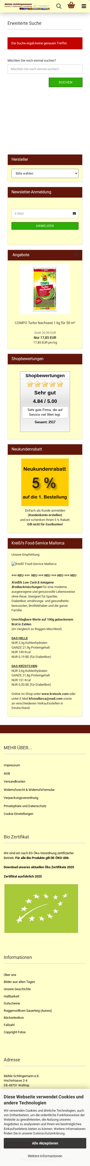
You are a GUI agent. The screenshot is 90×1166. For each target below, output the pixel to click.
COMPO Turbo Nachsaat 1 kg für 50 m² (45, 323)
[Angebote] (76, 255)
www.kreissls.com (55, 694)
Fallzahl (9, 1025)
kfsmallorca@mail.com (45, 698)
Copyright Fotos (15, 1032)
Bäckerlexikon (14, 1017)
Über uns (10, 975)
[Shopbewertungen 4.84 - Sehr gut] (45, 384)
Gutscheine (12, 1003)
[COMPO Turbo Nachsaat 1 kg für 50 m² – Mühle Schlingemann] (45, 289)
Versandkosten (14, 781)
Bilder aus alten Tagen (19, 982)
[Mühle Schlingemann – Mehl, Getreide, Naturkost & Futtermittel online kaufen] (25, 6)
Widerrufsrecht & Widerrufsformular (29, 790)
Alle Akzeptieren (45, 1143)
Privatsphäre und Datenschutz (25, 806)
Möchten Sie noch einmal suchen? (32, 60)
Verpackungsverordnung (21, 798)
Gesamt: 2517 (45, 422)
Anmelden (45, 226)
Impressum (12, 765)
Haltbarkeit (11, 996)
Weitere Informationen (45, 1156)
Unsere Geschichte (17, 989)
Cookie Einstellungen (18, 814)
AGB (7, 773)
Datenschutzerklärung (48, 1133)
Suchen (65, 82)
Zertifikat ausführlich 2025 (23, 876)
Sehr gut (45, 392)
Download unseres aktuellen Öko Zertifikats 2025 (39, 867)
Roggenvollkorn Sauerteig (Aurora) (28, 1010)
